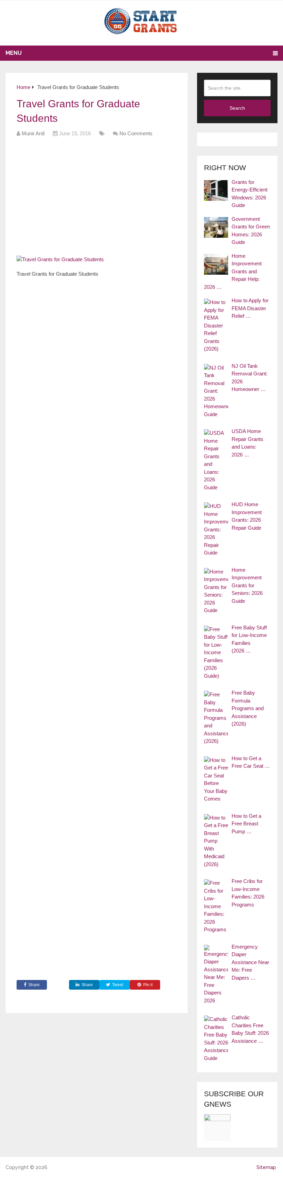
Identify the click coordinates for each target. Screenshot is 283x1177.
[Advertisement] (142, 199)
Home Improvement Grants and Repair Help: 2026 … (233, 271)
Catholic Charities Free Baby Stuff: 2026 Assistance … (250, 1029)
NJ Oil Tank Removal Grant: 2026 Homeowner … (249, 377)
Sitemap (266, 1167)
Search (237, 108)
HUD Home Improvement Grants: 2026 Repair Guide (247, 516)
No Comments (136, 133)
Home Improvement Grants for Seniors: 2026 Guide (247, 585)
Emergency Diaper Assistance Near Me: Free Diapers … (250, 962)
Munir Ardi (33, 133)
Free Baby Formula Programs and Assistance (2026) (248, 708)
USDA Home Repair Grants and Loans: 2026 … (247, 443)
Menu (14, 53)
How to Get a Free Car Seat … (251, 762)
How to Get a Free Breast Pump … (246, 823)
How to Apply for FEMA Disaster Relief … (250, 308)
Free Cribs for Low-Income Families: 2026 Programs (248, 893)
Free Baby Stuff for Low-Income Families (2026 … (249, 639)
